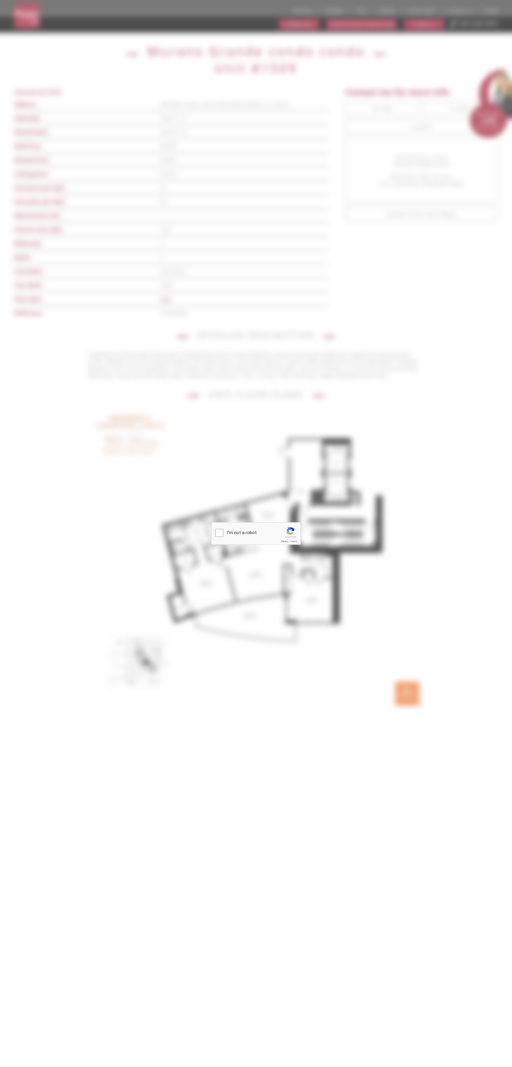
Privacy (284, 541)
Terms (293, 541)
